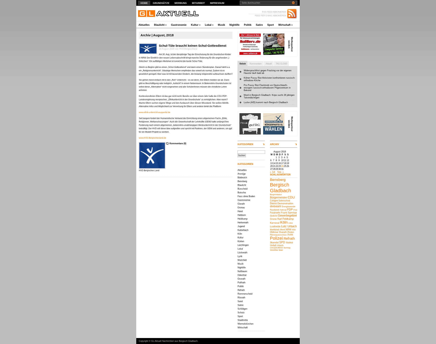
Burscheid (242, 189)
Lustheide (275, 226)
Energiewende (288, 206)
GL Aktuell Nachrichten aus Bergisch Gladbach (174, 341)
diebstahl (275, 206)
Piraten (290, 232)
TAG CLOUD (281, 63)
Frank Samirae (289, 212)
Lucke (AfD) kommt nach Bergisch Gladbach (266, 102)
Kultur (195, 24)
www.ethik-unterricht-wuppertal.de (154, 112)
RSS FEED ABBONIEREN (274, 12)
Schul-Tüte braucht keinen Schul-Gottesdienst (192, 45)
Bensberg (242, 181)
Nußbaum (242, 271)
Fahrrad (283, 210)
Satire (259, 24)
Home (144, 3)
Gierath (241, 204)
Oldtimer (274, 232)
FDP (290, 209)
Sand (240, 301)
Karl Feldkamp (285, 218)
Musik (221, 24)
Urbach (280, 245)
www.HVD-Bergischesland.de (152, 138)
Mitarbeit (198, 3)
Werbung (180, 3)
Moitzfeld (242, 260)
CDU (291, 197)
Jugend (241, 226)
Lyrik (240, 256)
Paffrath (241, 282)
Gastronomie (178, 24)
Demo (273, 203)
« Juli (272, 172)
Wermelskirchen (245, 324)
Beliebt (242, 63)
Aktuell (269, 63)
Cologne (274, 200)
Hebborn (242, 215)
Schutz (241, 312)
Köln (240, 234)
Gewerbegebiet (287, 215)
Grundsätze (161, 3)
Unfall (273, 245)
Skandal (274, 242)
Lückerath (242, 252)
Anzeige (242, 174)
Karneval (274, 222)
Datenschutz (284, 200)
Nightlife (234, 24)
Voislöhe (274, 250)
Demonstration (285, 203)
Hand (240, 211)
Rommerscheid (245, 294)
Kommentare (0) (177, 143)
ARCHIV (274, 144)
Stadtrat (289, 242)
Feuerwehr (275, 212)
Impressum (217, 3)
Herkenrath (243, 222)
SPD (282, 242)
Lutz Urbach (289, 226)
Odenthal (242, 275)
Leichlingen (243, 245)
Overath (241, 279)
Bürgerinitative (276, 194)
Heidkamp (242, 219)
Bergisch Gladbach (280, 187)
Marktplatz (274, 229)
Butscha (242, 192)
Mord (282, 229)
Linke (290, 223)
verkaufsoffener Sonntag (280, 248)
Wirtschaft (285, 24)
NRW (288, 229)
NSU (294, 230)
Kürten (241, 241)
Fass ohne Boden (246, 196)
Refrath (241, 290)
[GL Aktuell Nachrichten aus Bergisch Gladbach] (169, 14)
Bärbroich (242, 177)
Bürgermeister (278, 197)
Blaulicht (160, 24)
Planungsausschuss (278, 235)
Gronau (241, 207)
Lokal (209, 24)
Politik (247, 24)
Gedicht (273, 216)
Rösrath (241, 297)
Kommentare (255, 63)
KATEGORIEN (245, 144)
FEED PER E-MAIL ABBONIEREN (270, 15)
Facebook (274, 210)
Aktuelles (144, 24)
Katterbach (243, 230)
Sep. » (280, 172)
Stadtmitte (243, 320)
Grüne (273, 219)
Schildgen (242, 309)
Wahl (281, 250)
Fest (295, 210)
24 (282, 166)
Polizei (276, 238)
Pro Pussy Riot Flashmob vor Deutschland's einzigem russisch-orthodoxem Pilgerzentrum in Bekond (267, 88)
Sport (270, 24)
